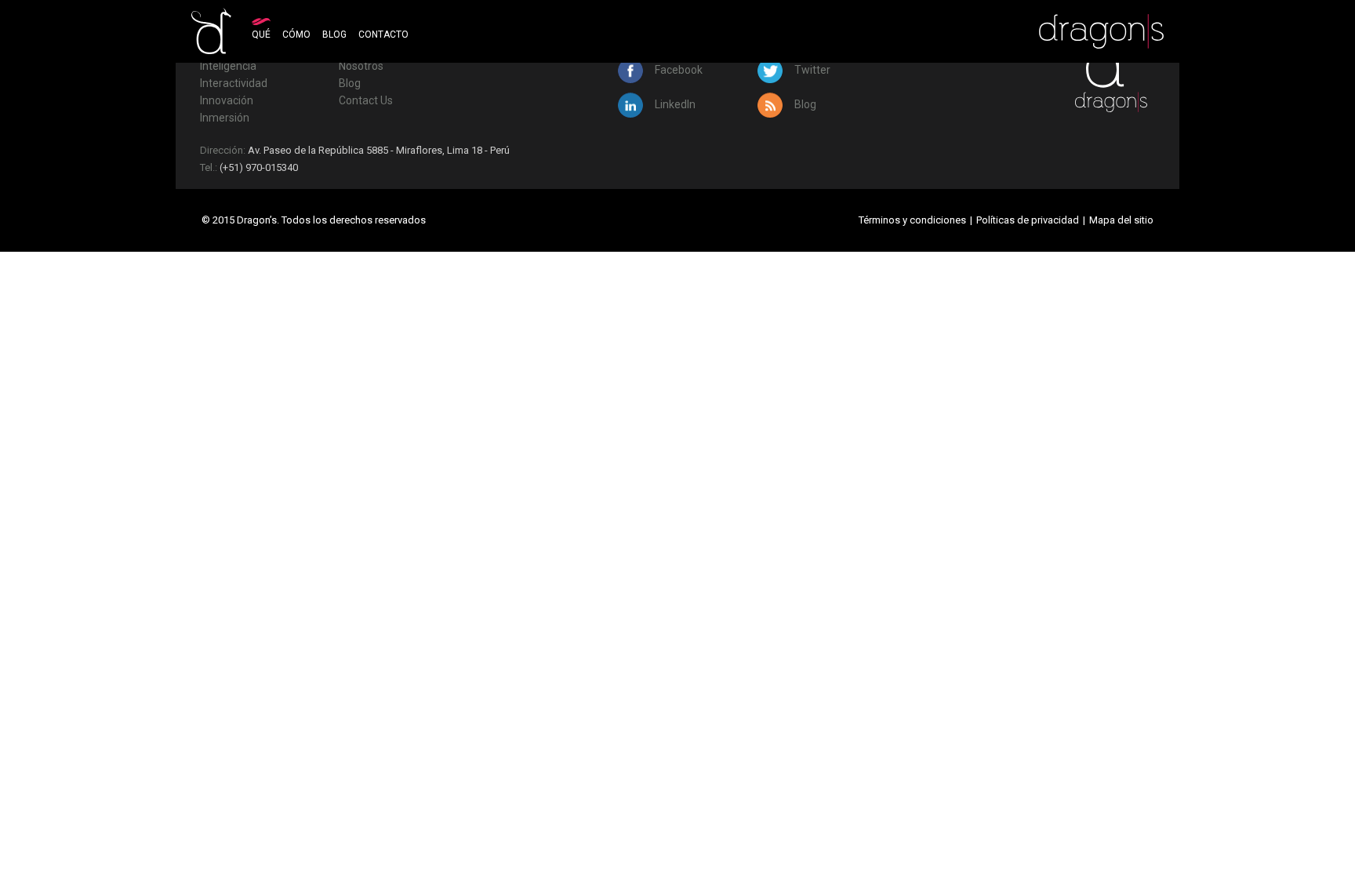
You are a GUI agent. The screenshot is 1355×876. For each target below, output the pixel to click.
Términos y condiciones (912, 220)
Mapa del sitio (1121, 220)
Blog (350, 83)
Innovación (226, 100)
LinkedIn (674, 104)
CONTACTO (383, 34)
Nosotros (361, 66)
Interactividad (233, 83)
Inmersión (224, 117)
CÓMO (296, 34)
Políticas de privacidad (1027, 220)
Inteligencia (228, 66)
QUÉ (261, 34)
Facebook (677, 70)
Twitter (811, 70)
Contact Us (366, 100)
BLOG (334, 34)
